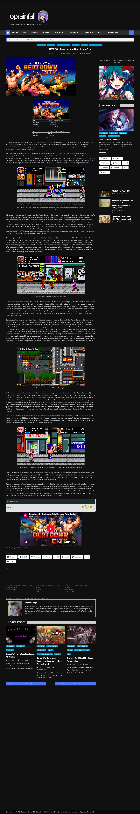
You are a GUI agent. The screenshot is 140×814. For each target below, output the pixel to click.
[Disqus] (51, 715)
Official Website (51, 138)
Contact (100, 32)
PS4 (69, 654)
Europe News (52, 646)
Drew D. (129, 222)
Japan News (41, 650)
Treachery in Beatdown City (39, 598)
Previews (46, 32)
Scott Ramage (67, 53)
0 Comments (86, 53)
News (24, 32)
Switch (84, 45)
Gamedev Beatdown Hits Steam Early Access (77, 586)
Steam (24, 598)
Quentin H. (115, 213)
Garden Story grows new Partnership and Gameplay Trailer (76, 684)
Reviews (35, 32)
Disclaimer (113, 32)
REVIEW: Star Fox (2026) (121, 191)
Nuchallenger (17, 598)
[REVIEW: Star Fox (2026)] (104, 194)
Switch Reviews (95, 45)
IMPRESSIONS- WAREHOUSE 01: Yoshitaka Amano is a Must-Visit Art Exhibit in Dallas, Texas (122, 204)
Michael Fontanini (42, 670)
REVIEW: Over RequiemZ (110, 139)
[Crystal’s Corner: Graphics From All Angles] (20, 635)
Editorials (59, 32)
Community (73, 32)
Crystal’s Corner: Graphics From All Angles (20, 655)
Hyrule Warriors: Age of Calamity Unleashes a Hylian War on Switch (49, 661)
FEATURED (51, 45)
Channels (41, 45)
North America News (45, 654)
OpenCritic (88, 32)
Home (15, 32)
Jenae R (87, 664)
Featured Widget (63, 45)
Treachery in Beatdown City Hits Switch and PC (48, 586)
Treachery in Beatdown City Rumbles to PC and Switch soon (19, 586)
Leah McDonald (116, 196)
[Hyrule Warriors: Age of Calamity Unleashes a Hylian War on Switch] (51, 635)
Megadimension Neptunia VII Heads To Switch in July (26, 684)
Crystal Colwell (24, 660)
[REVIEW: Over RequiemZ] (116, 120)
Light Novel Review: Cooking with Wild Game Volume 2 (122, 217)
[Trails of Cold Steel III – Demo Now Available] (81, 635)
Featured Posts (109, 105)
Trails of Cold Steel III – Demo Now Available (80, 659)
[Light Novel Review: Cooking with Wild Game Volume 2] (104, 219)
